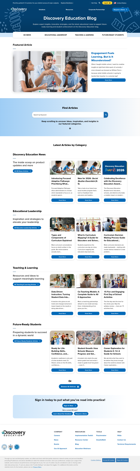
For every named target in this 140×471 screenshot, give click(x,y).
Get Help (94, 3)
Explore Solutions (67, 3)
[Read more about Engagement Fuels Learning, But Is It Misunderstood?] (50, 71)
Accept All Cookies (108, 460)
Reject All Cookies (122, 460)
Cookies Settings (96, 460)
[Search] (106, 115)
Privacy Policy (37, 467)
